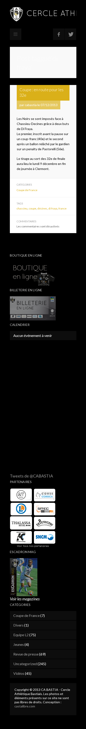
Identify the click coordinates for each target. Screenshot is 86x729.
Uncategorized (25, 663)
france (62, 208)
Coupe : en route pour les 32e (41, 92)
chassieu (22, 208)
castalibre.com (24, 706)
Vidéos (18, 673)
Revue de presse (26, 654)
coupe (32, 208)
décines (42, 208)
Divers (18, 625)
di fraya (52, 208)
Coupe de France (27, 190)
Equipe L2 (21, 635)
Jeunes (18, 644)
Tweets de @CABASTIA (31, 475)
